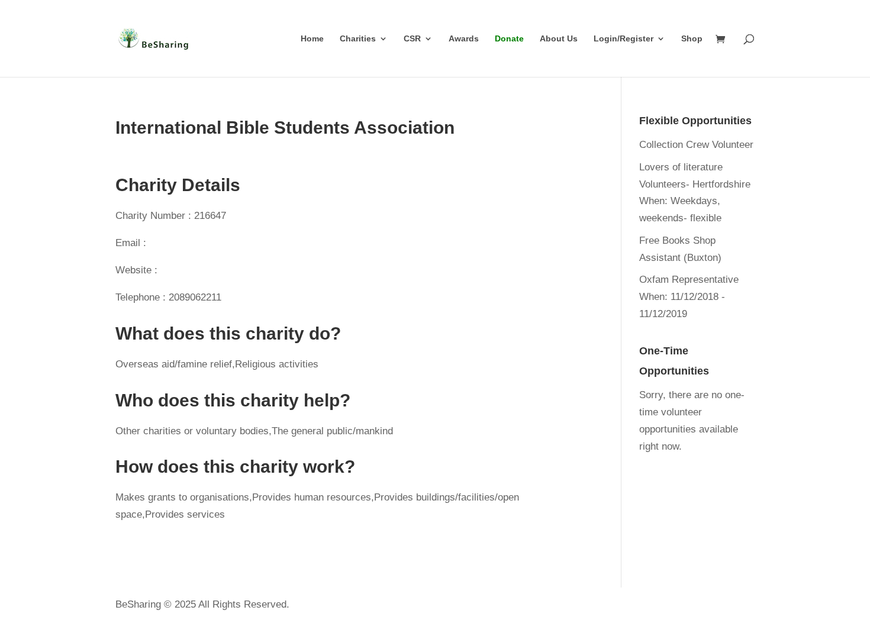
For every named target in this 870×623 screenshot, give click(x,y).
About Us (559, 38)
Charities (358, 38)
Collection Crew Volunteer (696, 144)
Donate (509, 38)
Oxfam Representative (689, 279)
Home (312, 38)
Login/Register (623, 38)
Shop (692, 38)
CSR (412, 38)
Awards (464, 38)
